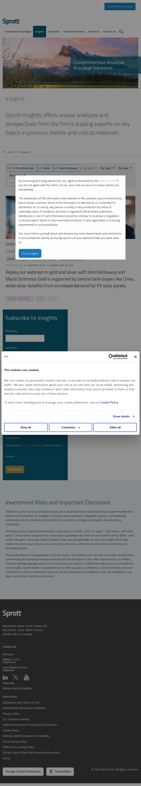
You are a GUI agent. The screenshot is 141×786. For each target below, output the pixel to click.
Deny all (26, 427)
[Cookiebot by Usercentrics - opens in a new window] (111, 356)
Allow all (115, 427)
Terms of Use (107, 180)
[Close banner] (135, 356)
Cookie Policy (109, 402)
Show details (121, 416)
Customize (68, 427)
